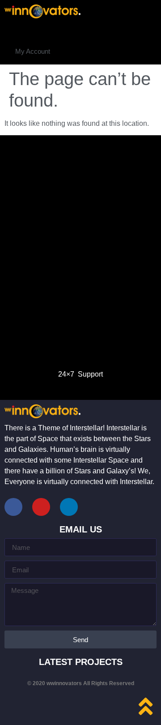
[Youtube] (41, 507)
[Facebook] (13, 507)
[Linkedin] (69, 507)
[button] (32, 51)
